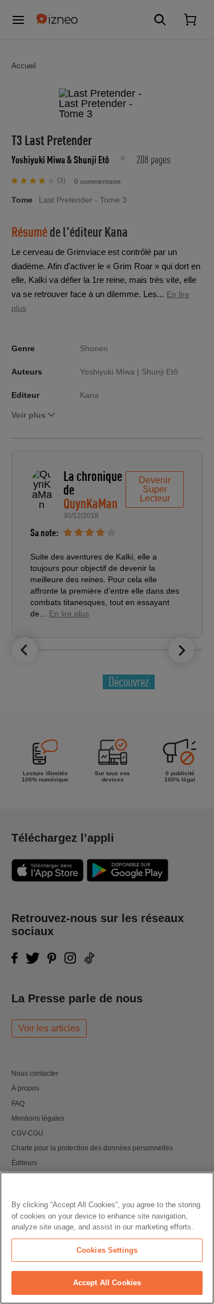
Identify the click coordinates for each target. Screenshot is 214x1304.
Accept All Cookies (107, 1282)
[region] (107, 1238)
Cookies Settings (107, 1250)
